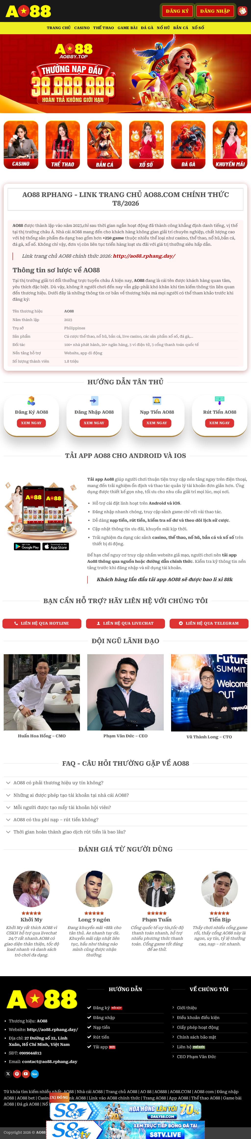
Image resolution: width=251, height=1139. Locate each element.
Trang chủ (59, 28)
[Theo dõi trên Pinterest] (17, 1074)
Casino (82, 28)
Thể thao (103, 28)
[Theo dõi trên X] (8, 1074)
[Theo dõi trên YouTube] (26, 1074)
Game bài (128, 28)
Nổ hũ (163, 28)
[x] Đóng (59, 1097)
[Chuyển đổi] (8, 783)
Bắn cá (180, 28)
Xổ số (198, 28)
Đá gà (147, 28)
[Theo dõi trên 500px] (35, 1074)
